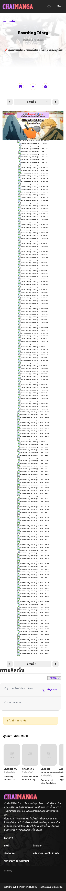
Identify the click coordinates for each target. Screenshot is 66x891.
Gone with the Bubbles (48, 781)
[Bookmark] (20, 86)
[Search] (49, 7)
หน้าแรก (8, 838)
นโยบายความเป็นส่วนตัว (46, 853)
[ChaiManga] (18, 6)
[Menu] (59, 6)
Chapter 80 (10, 769)
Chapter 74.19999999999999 (52, 770)
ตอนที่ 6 (31, 102)
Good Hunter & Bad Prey (30, 778)
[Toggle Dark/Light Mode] (33, 86)
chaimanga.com (27, 886)
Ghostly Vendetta (9, 778)
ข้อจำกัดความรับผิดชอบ (16, 861)
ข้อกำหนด (9, 853)
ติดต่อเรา (37, 845)
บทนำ (7, 845)
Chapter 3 (28, 769)
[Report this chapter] (45, 86)
